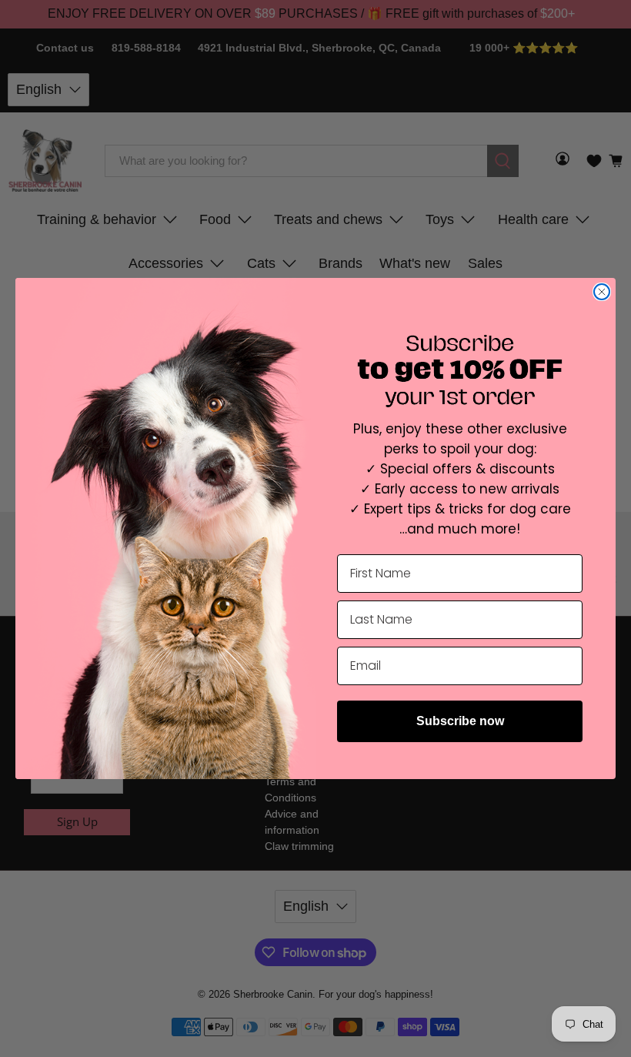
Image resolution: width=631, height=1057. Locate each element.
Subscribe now (460, 721)
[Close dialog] (601, 291)
